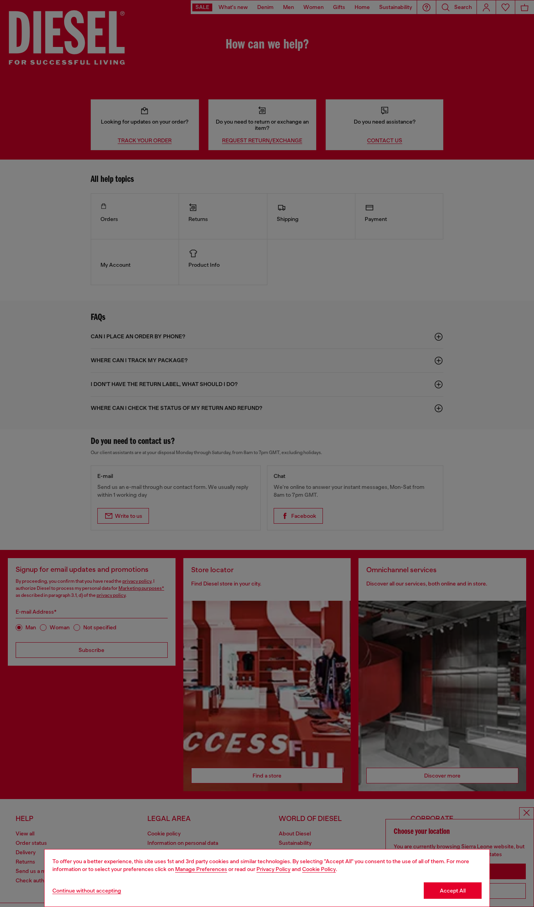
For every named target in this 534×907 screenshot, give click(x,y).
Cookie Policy (319, 869)
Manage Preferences (201, 869)
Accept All (453, 890)
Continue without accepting (86, 890)
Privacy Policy (273, 869)
